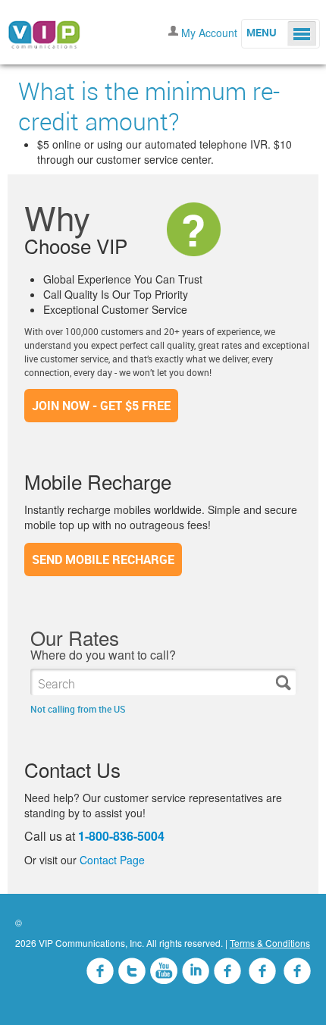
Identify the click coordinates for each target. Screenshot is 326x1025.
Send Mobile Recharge (103, 559)
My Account (209, 32)
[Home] (44, 30)
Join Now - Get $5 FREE (101, 405)
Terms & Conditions (270, 942)
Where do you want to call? (103, 655)
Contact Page (112, 859)
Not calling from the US (78, 709)
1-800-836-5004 (121, 836)
